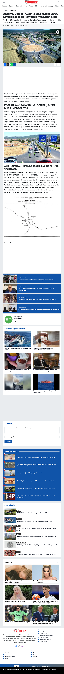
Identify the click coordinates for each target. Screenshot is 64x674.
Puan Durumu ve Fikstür (46, 635)
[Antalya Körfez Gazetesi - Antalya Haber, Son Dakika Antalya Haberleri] (31, 2)
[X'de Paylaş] (7, 64)
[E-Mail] (15, 322)
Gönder (8, 441)
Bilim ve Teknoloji (40, 6)
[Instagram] (22, 646)
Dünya (57, 6)
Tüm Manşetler (44, 637)
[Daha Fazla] (14, 64)
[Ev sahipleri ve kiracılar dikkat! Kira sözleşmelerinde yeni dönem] (46, 339)
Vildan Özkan (18, 318)
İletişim (35, 656)
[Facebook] (16, 646)
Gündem (4, 6)
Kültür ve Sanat (21, 542)
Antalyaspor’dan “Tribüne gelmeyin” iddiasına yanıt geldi (36, 554)
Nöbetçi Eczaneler (45, 630)
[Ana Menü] (4, 2)
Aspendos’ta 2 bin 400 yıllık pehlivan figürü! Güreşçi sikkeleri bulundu (37, 546)
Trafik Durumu (43, 633)
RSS (17, 666)
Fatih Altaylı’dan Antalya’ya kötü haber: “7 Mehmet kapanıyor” (38, 513)
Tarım (6, 654)
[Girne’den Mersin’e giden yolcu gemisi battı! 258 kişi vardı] (46, 382)
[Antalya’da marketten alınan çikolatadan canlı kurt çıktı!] (17, 360)
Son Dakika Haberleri (45, 639)
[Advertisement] (32, 79)
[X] (19, 646)
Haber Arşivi (43, 641)
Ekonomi (19, 6)
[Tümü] (59, 505)
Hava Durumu (43, 632)
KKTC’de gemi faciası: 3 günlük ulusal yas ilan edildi (34, 521)
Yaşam (31, 6)
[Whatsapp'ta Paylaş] (11, 64)
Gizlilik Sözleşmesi (10, 656)
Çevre (18, 534)
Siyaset (11, 6)
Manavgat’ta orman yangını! (12, 390)
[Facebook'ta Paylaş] (5, 64)
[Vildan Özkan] (8, 319)
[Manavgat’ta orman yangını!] (17, 382)
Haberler (5, 10)
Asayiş (50, 6)
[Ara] (59, 2)
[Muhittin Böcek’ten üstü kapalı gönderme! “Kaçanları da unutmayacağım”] (46, 360)
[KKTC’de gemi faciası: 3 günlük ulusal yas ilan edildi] (17, 339)
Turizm (34, 653)
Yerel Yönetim (8, 653)
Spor (25, 6)
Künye (6, 658)
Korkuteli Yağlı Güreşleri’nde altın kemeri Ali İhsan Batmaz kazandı (36, 529)
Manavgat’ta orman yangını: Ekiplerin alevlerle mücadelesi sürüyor (36, 538)
